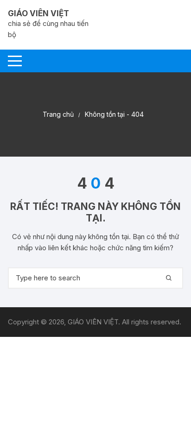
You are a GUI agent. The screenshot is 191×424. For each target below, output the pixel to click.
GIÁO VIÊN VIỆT (38, 13)
